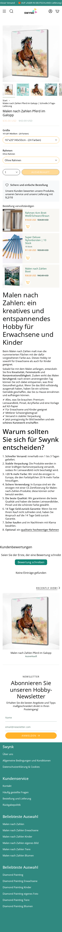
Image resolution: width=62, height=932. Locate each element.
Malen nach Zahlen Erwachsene (20, 830)
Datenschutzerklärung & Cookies (21, 766)
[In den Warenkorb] (27, 226)
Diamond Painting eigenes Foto (20, 893)
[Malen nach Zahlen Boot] (12, 276)
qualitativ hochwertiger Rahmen (40, 529)
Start (5, 100)
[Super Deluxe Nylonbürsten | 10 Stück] (12, 248)
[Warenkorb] (57, 11)
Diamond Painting (13, 874)
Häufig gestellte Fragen (16, 792)
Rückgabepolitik (12, 804)
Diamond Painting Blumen (18, 906)
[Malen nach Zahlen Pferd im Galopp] (31, 621)
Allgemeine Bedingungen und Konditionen (27, 760)
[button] (11, 11)
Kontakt (7, 785)
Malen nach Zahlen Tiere (16, 849)
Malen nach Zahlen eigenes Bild (21, 843)
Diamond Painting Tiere (16, 900)
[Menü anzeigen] (4, 11)
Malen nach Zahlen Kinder (17, 836)
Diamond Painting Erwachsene (20, 881)
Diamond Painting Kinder (17, 887)
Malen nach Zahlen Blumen (18, 855)
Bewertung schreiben (31, 562)
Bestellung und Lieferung (17, 798)
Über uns (8, 754)
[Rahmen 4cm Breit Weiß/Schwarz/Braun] (12, 220)
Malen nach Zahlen (13, 824)
